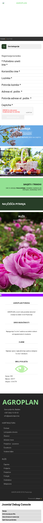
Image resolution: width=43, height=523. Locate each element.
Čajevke (6, 464)
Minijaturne (8, 484)
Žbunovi (6, 436)
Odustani (11, 121)
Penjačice (7, 472)
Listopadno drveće (10, 432)
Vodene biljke (8, 452)
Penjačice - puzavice (11, 444)
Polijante (7, 468)
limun (39, 498)
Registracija (13, 117)
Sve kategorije (13, 46)
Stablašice (7, 480)
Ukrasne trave (9, 440)
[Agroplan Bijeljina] (21, 3)
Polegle (6, 476)
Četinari (6, 428)
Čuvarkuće (7, 448)
